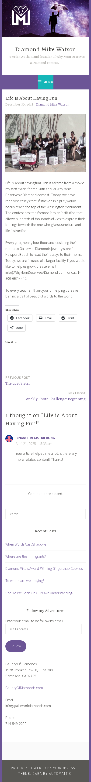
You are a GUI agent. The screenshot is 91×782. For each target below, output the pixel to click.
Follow (16, 646)
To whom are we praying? (24, 580)
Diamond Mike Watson (45, 49)
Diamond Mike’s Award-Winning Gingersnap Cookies (44, 568)
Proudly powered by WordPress (43, 768)
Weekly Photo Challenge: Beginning (56, 396)
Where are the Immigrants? (25, 556)
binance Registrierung (35, 438)
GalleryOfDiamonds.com (24, 687)
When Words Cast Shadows (25, 544)
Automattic (60, 773)
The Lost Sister (17, 380)
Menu (48, 82)
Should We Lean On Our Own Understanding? (39, 593)
